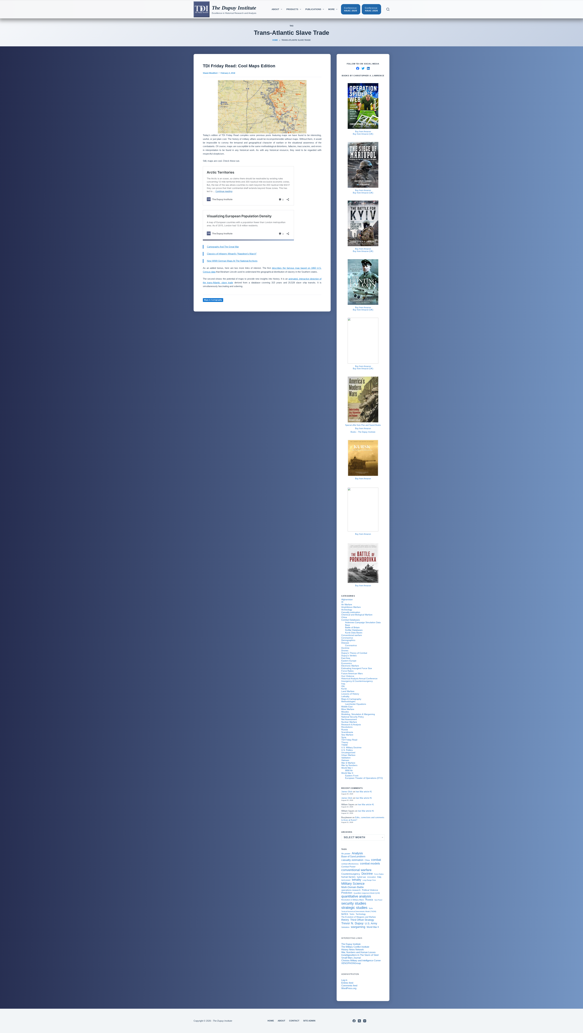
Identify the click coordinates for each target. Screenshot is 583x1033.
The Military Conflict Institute (355, 946)
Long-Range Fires (369, 880)
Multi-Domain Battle (352, 887)
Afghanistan (347, 599)
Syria (343, 737)
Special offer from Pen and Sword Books (363, 425)
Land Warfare (347, 691)
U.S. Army (371, 923)
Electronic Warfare (350, 666)
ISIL (343, 686)
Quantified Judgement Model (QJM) (367, 893)
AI (342, 602)
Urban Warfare (348, 755)
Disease (345, 643)
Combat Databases (350, 620)
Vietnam (345, 760)
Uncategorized (348, 752)
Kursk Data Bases (353, 632)
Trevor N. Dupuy (352, 923)
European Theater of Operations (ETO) (364, 778)
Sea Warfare (347, 734)
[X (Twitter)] (359, 1020)
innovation (371, 877)
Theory (344, 742)
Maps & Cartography (213, 300)
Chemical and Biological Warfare (356, 614)
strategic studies (354, 908)
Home (271, 1020)
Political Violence (370, 890)
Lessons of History (350, 694)
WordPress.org (348, 988)
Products (292, 9)
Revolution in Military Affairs (352, 900)
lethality (356, 879)
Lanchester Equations (355, 704)
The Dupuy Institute (234, 8)
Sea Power (378, 900)
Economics (346, 663)
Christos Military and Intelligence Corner (361, 960)
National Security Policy (352, 717)
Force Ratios (347, 671)
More (331, 9)
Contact (294, 1020)
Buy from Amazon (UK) (363, 134)
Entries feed (347, 982)
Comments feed (349, 985)
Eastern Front (351, 775)
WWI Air (349, 770)
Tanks (351, 914)
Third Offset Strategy (362, 919)
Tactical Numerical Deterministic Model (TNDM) (358, 911)
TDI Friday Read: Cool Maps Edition (239, 66)
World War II (347, 773)
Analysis (357, 853)
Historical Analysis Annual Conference (359, 678)
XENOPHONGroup (351, 963)
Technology (361, 914)
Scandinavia (347, 732)
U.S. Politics (347, 750)
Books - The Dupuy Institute (363, 432)
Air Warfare (346, 604)
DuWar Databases (354, 630)
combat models (370, 863)
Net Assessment (349, 719)
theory (345, 919)
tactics (344, 914)
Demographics (348, 640)
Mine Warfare (347, 709)
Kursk (344, 688)
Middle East (347, 706)
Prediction (346, 893)
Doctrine (345, 648)
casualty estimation (352, 859)
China (344, 617)
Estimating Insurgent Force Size (356, 668)
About (275, 9)
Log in (344, 980)
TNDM (344, 745)
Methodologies (348, 701)
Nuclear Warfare (349, 722)
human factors (348, 877)
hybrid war (361, 877)
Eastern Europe (348, 660)
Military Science (353, 883)
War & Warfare (348, 763)
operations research (351, 890)
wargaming (358, 926)
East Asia (345, 658)
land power (346, 880)
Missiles (345, 712)
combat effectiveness (350, 864)
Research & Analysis (351, 724)
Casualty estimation (350, 612)
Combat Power (348, 866)
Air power (345, 853)
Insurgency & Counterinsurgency (357, 681)
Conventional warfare (351, 635)
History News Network (352, 949)
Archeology (346, 609)
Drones (344, 650)
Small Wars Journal (351, 957)
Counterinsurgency (350, 874)
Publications (313, 9)
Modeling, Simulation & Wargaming (358, 714)
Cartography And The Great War (223, 246)
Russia (344, 729)
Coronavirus (347, 638)
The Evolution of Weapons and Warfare (358, 917)
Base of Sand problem (353, 856)
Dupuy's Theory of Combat (354, 653)
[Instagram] (364, 1020)
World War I (347, 768)
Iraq (343, 683)
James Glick (346, 791)
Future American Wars (352, 673)
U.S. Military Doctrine (351, 747)
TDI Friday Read (349, 740)
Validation (346, 757)
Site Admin (309, 1020)
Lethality (345, 696)
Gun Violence (347, 676)
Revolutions (347, 727)
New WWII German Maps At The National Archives (232, 261)
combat (376, 859)
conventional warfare (356, 870)
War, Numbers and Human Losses (358, 952)
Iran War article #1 (364, 791)
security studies (353, 903)
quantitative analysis (356, 896)
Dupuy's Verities (349, 655)
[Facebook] (354, 1020)
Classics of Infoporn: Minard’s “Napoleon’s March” (232, 253)
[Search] (387, 9)
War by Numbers (349, 765)
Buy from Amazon (363, 131)
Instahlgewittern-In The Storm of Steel (359, 955)
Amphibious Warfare (351, 607)
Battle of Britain (352, 627)
